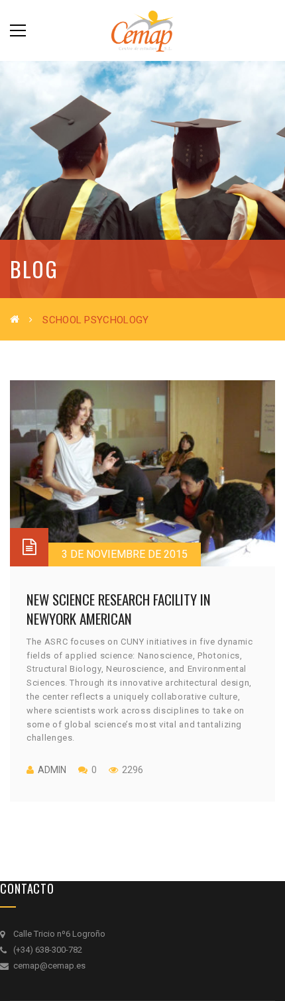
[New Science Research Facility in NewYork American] (142, 473)
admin (52, 769)
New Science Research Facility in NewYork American (119, 609)
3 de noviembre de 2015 (125, 554)
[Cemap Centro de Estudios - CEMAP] (142, 30)
